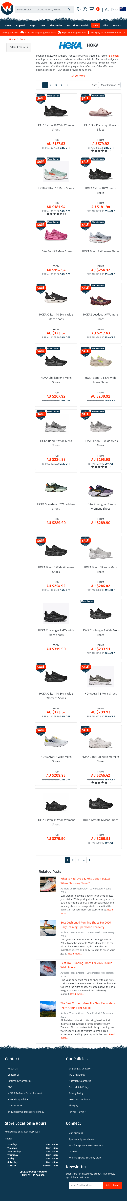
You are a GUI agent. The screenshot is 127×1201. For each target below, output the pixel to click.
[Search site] (69, 9)
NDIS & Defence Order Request (25, 1093)
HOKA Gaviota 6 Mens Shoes (100, 820)
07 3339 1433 (15, 1105)
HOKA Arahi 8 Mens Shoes (101, 693)
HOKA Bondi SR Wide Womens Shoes (101, 759)
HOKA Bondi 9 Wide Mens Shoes (56, 443)
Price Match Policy (79, 1087)
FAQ (10, 1087)
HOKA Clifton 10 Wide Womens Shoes (56, 127)
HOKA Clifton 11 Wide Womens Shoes (56, 822)
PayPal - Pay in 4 (77, 1111)
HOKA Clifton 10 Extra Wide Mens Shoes (56, 317)
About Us (13, 1068)
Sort (94, 85)
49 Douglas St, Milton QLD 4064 (22, 1131)
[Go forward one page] (67, 85)
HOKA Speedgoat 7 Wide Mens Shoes (56, 506)
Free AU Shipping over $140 (32, 32)
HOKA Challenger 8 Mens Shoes (56, 380)
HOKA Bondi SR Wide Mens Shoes (100, 569)
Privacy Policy (76, 1093)
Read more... (75, 953)
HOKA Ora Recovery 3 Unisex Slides (101, 127)
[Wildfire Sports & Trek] (7, 8)
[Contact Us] (79, 9)
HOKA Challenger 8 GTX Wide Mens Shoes (56, 633)
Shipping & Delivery (79, 1068)
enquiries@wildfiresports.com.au (26, 1111)
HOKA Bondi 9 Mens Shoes (56, 251)
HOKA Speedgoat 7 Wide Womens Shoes (100, 506)
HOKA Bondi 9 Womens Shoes (100, 251)
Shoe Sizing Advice (18, 1099)
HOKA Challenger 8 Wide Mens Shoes (101, 633)
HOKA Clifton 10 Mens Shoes (56, 188)
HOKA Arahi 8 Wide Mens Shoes (56, 759)
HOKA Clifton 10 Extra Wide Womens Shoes (56, 696)
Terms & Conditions (79, 1099)
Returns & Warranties (20, 1080)
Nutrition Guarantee (80, 1080)
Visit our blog (76, 1132)
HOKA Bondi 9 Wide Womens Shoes (56, 569)
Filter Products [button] (19, 47)
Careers (73, 1151)
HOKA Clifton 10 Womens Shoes (100, 190)
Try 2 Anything (77, 1074)
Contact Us (14, 1074)
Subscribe (111, 1185)
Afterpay (73, 1105)
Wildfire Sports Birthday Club (85, 1157)
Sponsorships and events (83, 1139)
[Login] (85, 9)
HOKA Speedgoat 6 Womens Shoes (100, 317)
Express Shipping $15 (66, 32)
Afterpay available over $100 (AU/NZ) (103, 32)
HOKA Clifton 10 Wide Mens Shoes (101, 443)
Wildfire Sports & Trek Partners (86, 1145)
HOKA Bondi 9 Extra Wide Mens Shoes (100, 380)
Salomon (114, 55)
